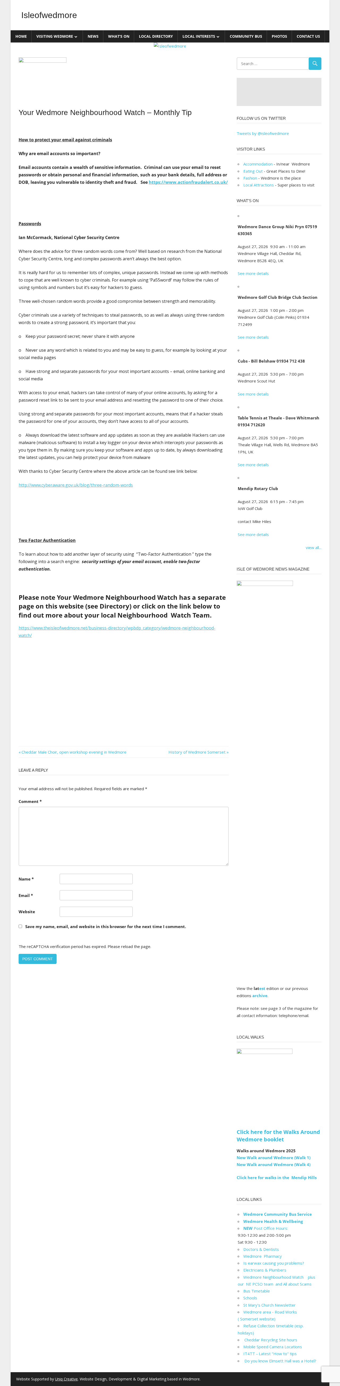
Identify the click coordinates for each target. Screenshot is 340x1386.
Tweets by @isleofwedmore (263, 133)
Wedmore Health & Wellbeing (273, 1221)
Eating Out (253, 171)
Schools (250, 1297)
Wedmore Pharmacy (262, 1256)
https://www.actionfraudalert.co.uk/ (188, 182)
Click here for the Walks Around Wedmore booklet (278, 1135)
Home (21, 36)
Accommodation (258, 164)
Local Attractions (258, 185)
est (262, 988)
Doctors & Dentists (261, 1249)
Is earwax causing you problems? (273, 1263)
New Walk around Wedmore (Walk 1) (274, 1157)
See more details (253, 273)
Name (26, 879)
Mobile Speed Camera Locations (272, 1346)
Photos (279, 36)
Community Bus (246, 36)
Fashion (250, 178)
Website (27, 911)
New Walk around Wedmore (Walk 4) (274, 1164)
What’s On (118, 36)
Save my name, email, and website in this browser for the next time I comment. (105, 926)
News (93, 36)
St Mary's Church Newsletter (269, 1305)
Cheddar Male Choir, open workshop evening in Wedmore (73, 752)
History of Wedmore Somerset (197, 752)
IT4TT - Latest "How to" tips (270, 1353)
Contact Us (308, 36)
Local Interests (198, 36)
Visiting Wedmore (54, 36)
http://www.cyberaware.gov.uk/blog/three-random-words (76, 485)
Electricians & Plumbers (264, 1270)
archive (259, 995)
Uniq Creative (66, 1378)
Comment (30, 801)
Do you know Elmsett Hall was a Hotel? (279, 1360)
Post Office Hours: (265, 1228)
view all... (313, 547)
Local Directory (156, 36)
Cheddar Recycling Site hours (273, 1339)
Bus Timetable (256, 1291)
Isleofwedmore (49, 15)
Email (26, 895)
